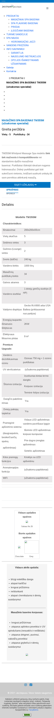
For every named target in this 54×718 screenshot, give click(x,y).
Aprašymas (12, 190)
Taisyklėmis (33, 710)
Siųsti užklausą (24, 184)
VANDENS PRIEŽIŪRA (17, 45)
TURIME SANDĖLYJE (17, 34)
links (3, 1)
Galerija (10, 67)
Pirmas (7, 77)
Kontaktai (11, 71)
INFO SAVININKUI (15, 49)
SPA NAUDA (12, 38)
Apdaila (10, 193)
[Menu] (47, 8)
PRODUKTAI (12, 16)
